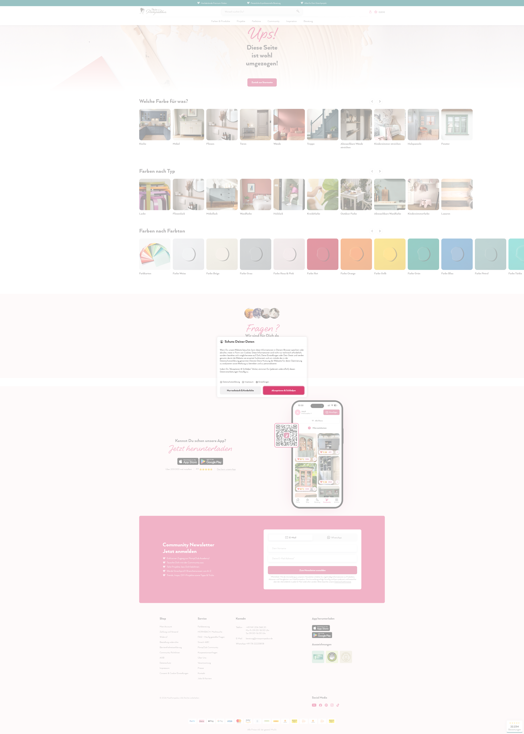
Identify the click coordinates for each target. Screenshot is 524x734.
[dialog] (262, 367)
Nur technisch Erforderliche (240, 390)
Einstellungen (263, 381)
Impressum (249, 381)
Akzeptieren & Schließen (284, 390)
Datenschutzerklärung (231, 381)
